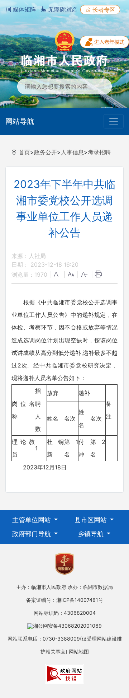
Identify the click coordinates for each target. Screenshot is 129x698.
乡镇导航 (91, 534)
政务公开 (45, 152)
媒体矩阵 (23, 9)
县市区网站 (92, 520)
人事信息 (72, 152)
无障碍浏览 (61, 9)
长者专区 (103, 9)
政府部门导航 (32, 534)
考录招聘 (99, 152)
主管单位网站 (32, 520)
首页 (24, 152)
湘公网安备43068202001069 (67, 626)
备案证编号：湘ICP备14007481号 (64, 600)
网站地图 (79, 651)
